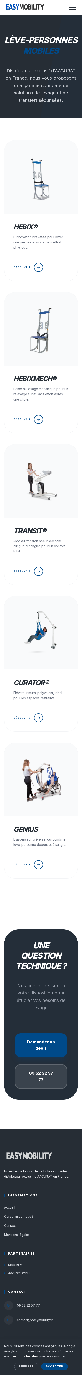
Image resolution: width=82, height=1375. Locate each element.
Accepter (54, 1366)
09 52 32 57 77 (41, 1076)
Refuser (26, 1366)
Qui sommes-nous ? (18, 1216)
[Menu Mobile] (72, 7)
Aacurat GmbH (19, 1273)
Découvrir (21, 267)
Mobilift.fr (15, 1265)
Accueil (9, 1207)
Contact (10, 1225)
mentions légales (24, 1356)
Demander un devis (41, 1045)
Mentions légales (17, 1235)
